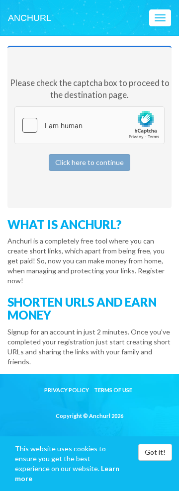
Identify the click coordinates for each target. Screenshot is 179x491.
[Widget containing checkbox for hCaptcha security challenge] (89, 125)
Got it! (155, 452)
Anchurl (29, 18)
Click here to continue (89, 162)
